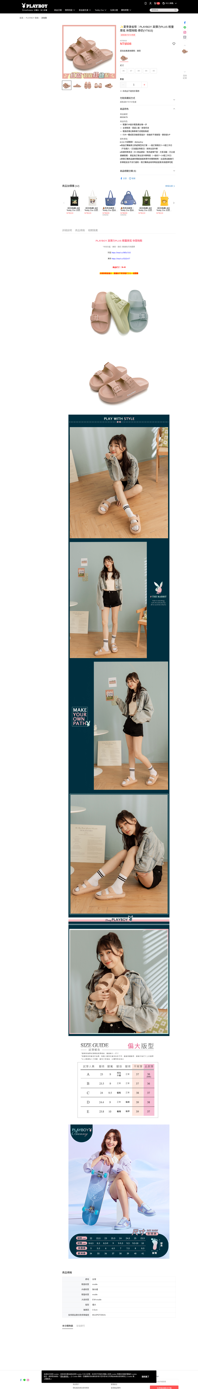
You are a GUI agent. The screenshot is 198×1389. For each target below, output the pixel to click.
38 (139, 71)
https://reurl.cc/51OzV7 (121, 259)
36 (123, 71)
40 (154, 71)
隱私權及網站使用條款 (81, 1388)
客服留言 (114, 1384)
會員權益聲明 (116, 1388)
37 (131, 71)
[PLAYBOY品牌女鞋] (34, 7)
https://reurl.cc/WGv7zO (121, 253)
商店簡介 (76, 1384)
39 (146, 71)
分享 (125, 178)
